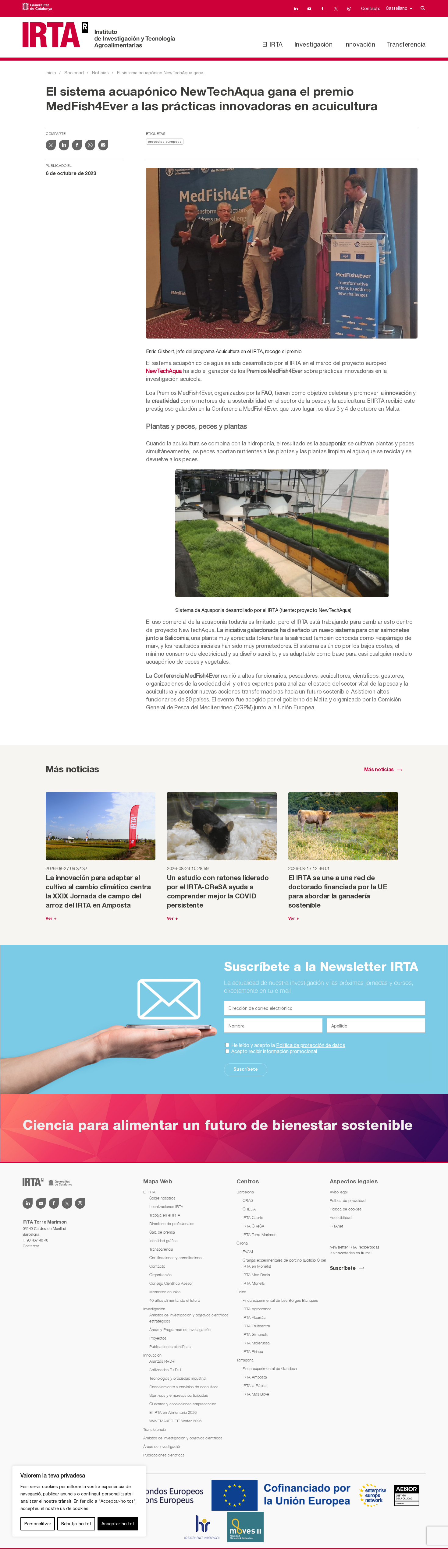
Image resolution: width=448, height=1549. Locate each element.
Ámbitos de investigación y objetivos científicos (182, 1437)
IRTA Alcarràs (254, 1317)
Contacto (371, 8)
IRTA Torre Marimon (259, 1234)
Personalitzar (37, 1523)
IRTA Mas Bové (256, 1394)
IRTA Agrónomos (257, 1308)
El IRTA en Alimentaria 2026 (173, 1412)
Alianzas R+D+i (162, 1361)
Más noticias (379, 770)
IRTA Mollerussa (256, 1342)
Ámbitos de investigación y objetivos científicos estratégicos (188, 1317)
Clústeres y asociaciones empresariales (182, 1403)
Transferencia (406, 44)
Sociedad (74, 72)
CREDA (249, 1209)
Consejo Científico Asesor (171, 1283)
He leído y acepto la (287, 1045)
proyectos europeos (165, 141)
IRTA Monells (254, 1283)
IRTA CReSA (253, 1226)
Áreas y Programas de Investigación (180, 1329)
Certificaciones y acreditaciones (176, 1257)
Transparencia (161, 1249)
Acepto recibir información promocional (273, 1051)
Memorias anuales (164, 1291)
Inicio (51, 72)
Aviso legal (338, 1191)
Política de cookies (345, 1209)
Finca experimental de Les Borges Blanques (280, 1300)
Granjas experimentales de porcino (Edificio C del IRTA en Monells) (284, 1263)
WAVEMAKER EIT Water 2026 (175, 1420)
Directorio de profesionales (171, 1223)
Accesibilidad (340, 1217)
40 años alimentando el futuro (174, 1300)
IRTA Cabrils (253, 1217)
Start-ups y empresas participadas (178, 1395)
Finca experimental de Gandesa (270, 1368)
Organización (160, 1274)
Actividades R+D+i (165, 1369)
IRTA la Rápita (255, 1385)
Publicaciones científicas (169, 1346)
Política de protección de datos (310, 1045)
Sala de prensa (162, 1232)
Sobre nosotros (162, 1198)
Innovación (359, 44)
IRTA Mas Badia (256, 1274)
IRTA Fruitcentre (256, 1325)
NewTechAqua (164, 371)
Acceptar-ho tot (117, 1523)
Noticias (100, 72)
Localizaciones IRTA (166, 1206)
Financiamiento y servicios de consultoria (184, 1386)
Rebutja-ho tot (76, 1523)
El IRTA (272, 44)
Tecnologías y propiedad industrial (177, 1378)
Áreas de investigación (162, 1446)
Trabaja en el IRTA (164, 1215)
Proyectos (157, 1338)
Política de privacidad (347, 1200)
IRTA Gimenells (255, 1334)
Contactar (31, 1246)
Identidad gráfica (163, 1240)
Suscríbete (245, 1070)
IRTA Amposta (255, 1377)
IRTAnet (336, 1226)
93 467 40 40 (37, 1240)
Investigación (313, 44)
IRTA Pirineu (253, 1351)
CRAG (248, 1200)
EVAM (248, 1251)
